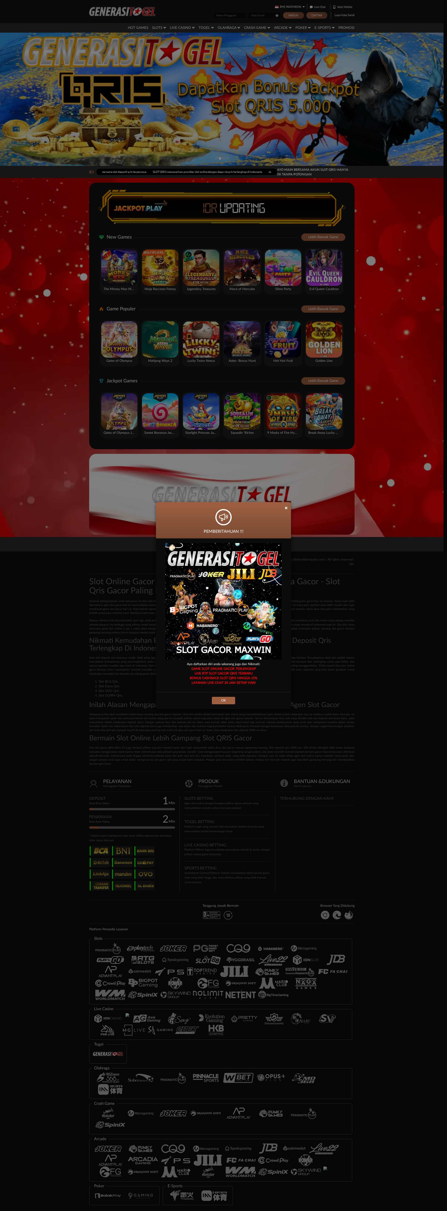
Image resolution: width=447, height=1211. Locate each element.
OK (223, 700)
